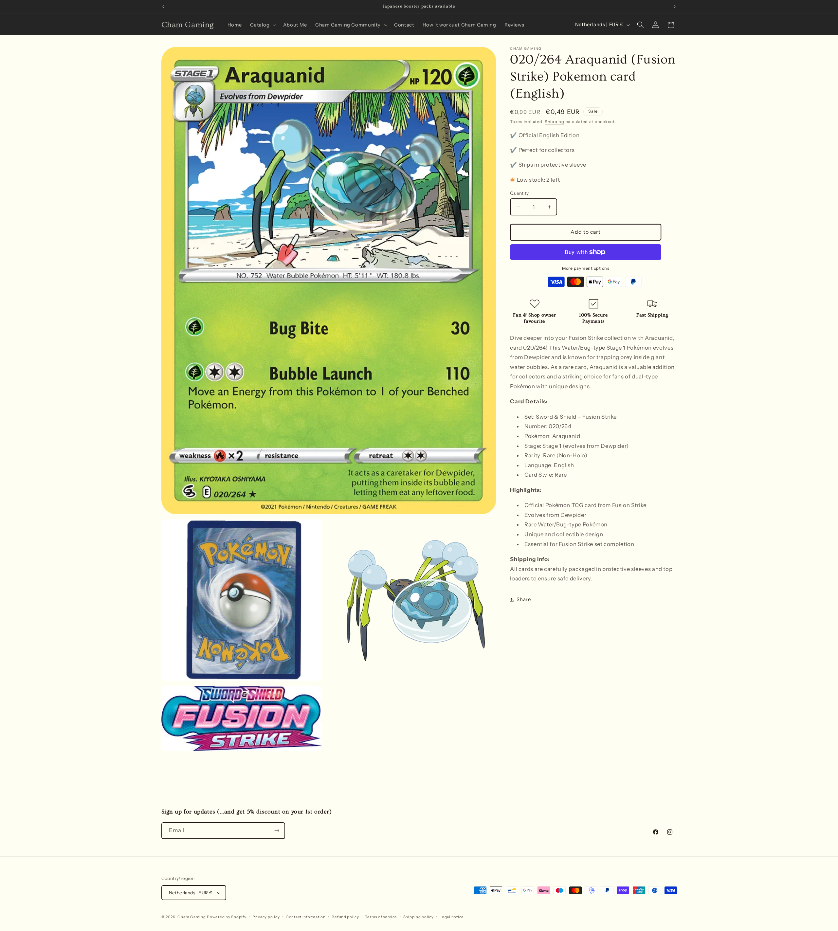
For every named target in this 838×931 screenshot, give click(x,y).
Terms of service (381, 917)
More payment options (586, 267)
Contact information (306, 917)
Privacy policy (266, 917)
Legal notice (452, 917)
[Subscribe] (276, 830)
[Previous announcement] (163, 6)
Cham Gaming (191, 917)
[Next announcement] (674, 6)
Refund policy (345, 917)
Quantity (519, 193)
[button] (262, 25)
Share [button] (524, 599)
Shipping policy (418, 917)
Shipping (554, 121)
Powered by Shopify (226, 917)
